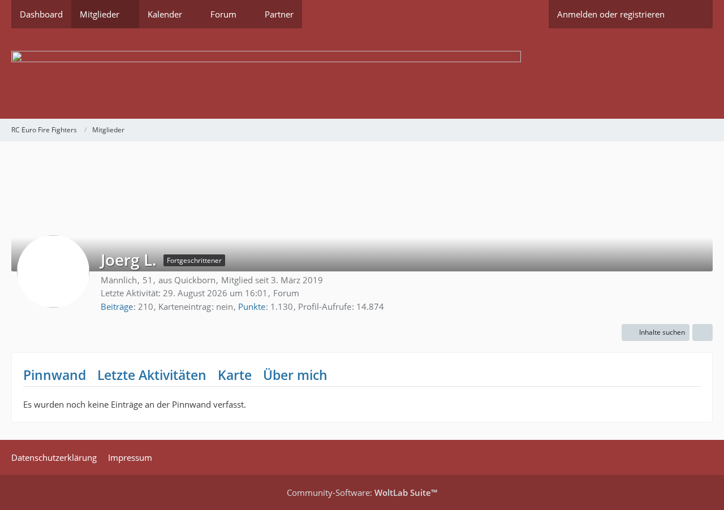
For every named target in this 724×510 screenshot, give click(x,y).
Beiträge (117, 306)
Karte (235, 375)
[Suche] (693, 14)
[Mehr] (702, 332)
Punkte (251, 306)
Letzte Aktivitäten (151, 375)
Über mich (295, 375)
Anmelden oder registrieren (611, 14)
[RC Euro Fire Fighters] (362, 73)
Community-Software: (362, 492)
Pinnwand (54, 375)
